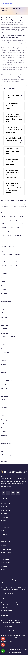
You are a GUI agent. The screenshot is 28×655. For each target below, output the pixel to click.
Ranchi (4, 431)
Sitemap (19, 652)
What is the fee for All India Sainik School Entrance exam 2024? (13, 140)
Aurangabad (12, 216)
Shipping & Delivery (11, 652)
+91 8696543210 (8, 593)
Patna (11, 227)
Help (4, 569)
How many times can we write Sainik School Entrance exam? (14, 129)
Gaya (9, 220)
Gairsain (13, 336)
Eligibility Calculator (8, 562)
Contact (5, 534)
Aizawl (4, 281)
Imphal (4, 376)
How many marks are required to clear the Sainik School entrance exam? (14, 117)
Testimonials (6, 527)
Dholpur (4, 261)
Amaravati (5, 289)
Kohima (4, 391)
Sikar (17, 265)
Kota (11, 265)
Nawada (4, 227)
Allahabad (18, 235)
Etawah (11, 239)
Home (2, 13)
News (4, 520)
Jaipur (11, 261)
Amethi (4, 239)
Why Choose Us (7, 507)
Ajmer (4, 254)
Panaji (3, 415)
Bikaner (4, 258)
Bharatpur (18, 254)
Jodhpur (4, 265)
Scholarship (6, 559)
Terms (12, 651)
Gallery (5, 566)
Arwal (3, 216)
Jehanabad (5, 223)
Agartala (4, 273)
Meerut (4, 246)
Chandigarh (5, 320)
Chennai (4, 328)
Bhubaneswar (6, 313)
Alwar (10, 254)
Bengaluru (5, 297)
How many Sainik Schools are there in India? (12, 95)
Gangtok (4, 360)
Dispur (4, 344)
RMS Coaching (7, 549)
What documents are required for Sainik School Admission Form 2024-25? (13, 173)
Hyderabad (5, 368)
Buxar (3, 220)
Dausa (20, 258)
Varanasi (11, 246)
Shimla (4, 447)
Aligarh (10, 235)
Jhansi (18, 239)
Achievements (7, 510)
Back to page (4, 461)
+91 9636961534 (8, 611)
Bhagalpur (21, 216)
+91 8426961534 (8, 626)
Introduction (6, 503)
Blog (4, 530)
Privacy (8, 651)
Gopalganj (18, 220)
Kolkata (4, 399)
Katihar (14, 223)
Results (5, 524)
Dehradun (5, 336)
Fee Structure (6, 556)
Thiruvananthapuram (8, 455)
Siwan (18, 227)
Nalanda (21, 223)
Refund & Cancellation (20, 651)
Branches (5, 517)
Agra (3, 235)
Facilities (5, 513)
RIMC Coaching (7, 552)
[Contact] (2, 638)
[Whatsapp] (2, 650)
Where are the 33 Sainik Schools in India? (12, 106)
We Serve (5, 573)
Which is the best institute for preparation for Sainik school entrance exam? (13, 187)
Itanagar (4, 384)
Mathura (20, 242)
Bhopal (4, 305)
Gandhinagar (6, 352)
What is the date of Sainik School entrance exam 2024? (14, 161)
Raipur (4, 423)
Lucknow (4, 242)
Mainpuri (12, 242)
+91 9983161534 (7, 641)
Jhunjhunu (19, 261)
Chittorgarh (12, 258)
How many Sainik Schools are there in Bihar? (12, 151)
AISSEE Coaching (7, 545)
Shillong (4, 439)
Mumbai (4, 407)
